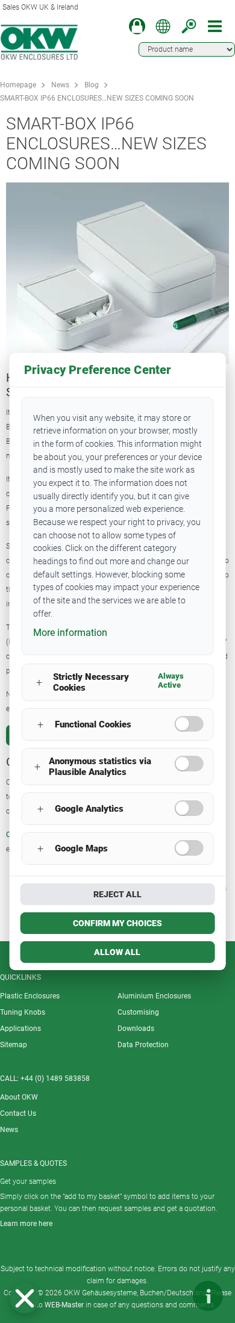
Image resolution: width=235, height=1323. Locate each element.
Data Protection (143, 1045)
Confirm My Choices (117, 923)
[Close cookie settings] (25, 1298)
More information (70, 632)
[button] (25, 1298)
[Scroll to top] (172, 1296)
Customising (138, 1012)
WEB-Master (64, 1305)
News (60, 85)
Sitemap (13, 1045)
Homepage (18, 85)
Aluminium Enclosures (154, 996)
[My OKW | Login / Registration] (137, 26)
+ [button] (39, 682)
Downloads (136, 1028)
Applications (20, 1028)
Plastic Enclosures (30, 996)
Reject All (117, 894)
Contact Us (18, 1113)
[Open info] (208, 1296)
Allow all (117, 952)
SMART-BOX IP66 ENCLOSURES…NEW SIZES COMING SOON (97, 98)
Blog (91, 85)
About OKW (19, 1097)
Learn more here (26, 1223)
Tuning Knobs (22, 1012)
